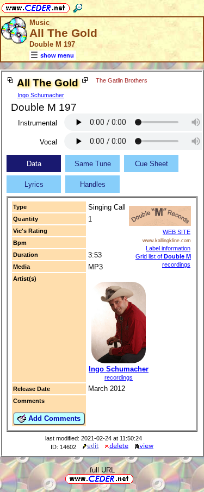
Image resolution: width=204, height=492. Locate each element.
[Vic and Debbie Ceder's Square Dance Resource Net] (35, 6)
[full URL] (137, 478)
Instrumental (37, 123)
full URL (102, 470)
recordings (118, 377)
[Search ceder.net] (77, 6)
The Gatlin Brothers (121, 80)
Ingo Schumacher (40, 95)
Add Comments (53, 418)
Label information (168, 248)
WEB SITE (176, 232)
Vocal (48, 142)
